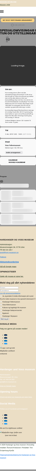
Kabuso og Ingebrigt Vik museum (14, 307)
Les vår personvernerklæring (10, 293)
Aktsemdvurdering (9, 262)
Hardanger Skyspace (9, 316)
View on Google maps (8, 386)
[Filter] (1, 181)
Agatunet (5, 313)
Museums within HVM (8, 2)
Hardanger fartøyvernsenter (12, 310)
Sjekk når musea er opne (12, 276)
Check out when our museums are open (16, 397)
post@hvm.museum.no (9, 253)
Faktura (3, 257)
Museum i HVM (5, 5)
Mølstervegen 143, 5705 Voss (14, 148)
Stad (7, 142)
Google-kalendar (17, 162)
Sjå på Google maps (8, 267)
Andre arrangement (13, 152)
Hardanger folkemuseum (11, 302)
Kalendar (13, 160)
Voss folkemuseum (12, 145)
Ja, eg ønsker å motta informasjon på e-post (17, 296)
